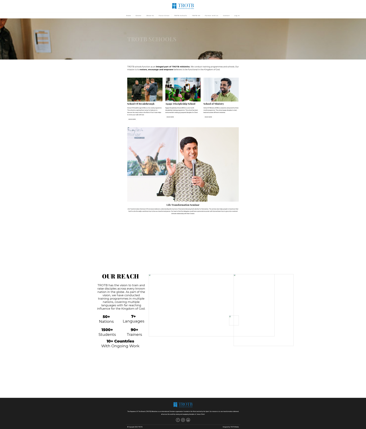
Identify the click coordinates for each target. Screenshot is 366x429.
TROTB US (196, 15)
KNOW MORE (132, 119)
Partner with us (211, 15)
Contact (226, 15)
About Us (150, 15)
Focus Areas (164, 15)
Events (138, 15)
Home (128, 15)
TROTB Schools (180, 15)
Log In (237, 15)
